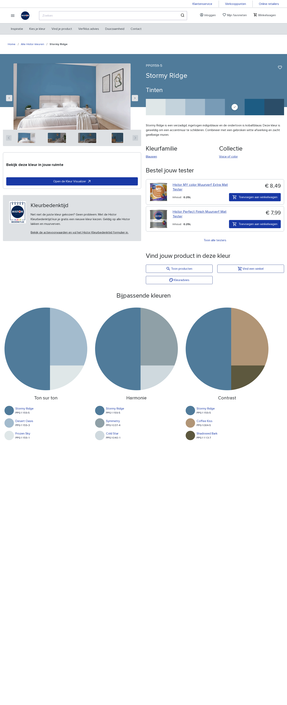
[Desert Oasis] (195, 107)
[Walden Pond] (215, 107)
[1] (27, 138)
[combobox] (113, 15)
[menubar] (76, 29)
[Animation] (254, 107)
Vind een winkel (253, 268)
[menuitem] (17, 29)
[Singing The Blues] (274, 107)
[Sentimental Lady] (175, 107)
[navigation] (9, 98)
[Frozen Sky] (156, 107)
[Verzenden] (182, 15)
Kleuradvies (181, 280)
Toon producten (181, 268)
